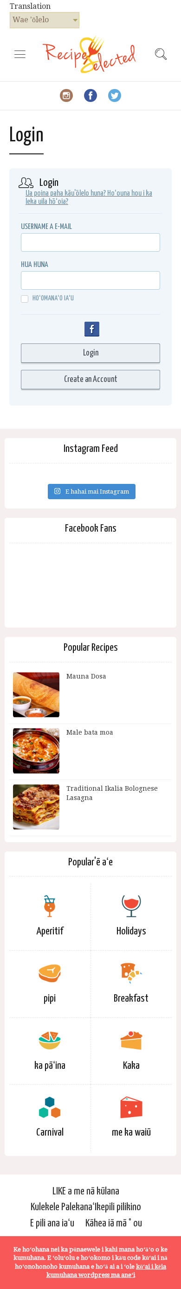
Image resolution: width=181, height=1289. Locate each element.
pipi (50, 998)
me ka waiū (131, 1132)
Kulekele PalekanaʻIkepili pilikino (86, 1207)
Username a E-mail (46, 227)
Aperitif (49, 931)
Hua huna (34, 265)
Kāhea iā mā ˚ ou (113, 1223)
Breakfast (131, 998)
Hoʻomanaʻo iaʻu (53, 298)
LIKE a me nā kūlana (85, 1191)
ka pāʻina (49, 1065)
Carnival (50, 1132)
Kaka (131, 1065)
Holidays (131, 931)
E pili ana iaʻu (52, 1223)
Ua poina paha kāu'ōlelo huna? (66, 193)
